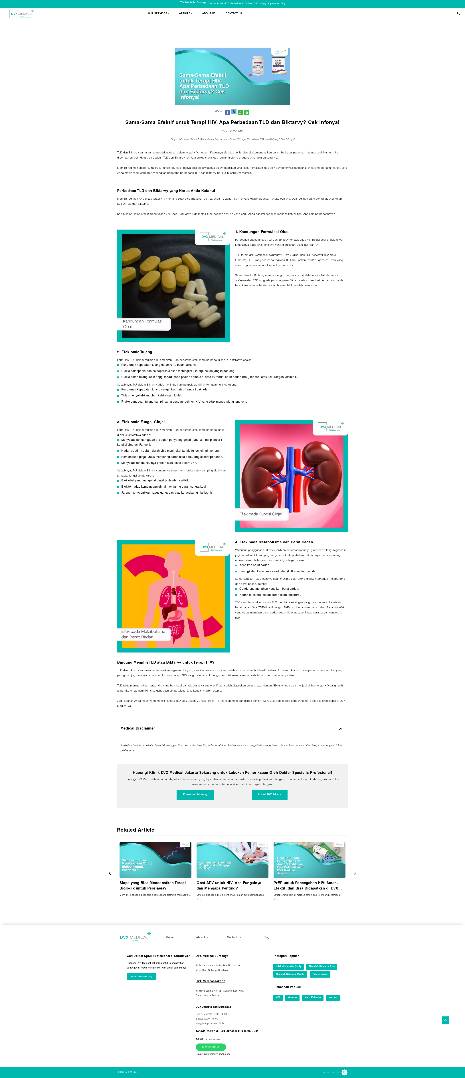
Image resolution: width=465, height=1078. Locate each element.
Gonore (292, 998)
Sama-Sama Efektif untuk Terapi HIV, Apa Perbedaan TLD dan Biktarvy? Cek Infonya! (247, 139)
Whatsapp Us (212, 1047)
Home (170, 937)
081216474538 (212, 1040)
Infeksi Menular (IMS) (288, 967)
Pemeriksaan (320, 974)
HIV (278, 998)
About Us (209, 14)
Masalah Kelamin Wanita (290, 974)
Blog (172, 139)
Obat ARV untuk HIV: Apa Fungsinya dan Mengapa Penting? (229, 886)
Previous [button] (109, 873)
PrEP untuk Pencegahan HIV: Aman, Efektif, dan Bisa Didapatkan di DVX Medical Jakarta (306, 886)
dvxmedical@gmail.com (216, 1054)
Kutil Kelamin (313, 998)
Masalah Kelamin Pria (322, 967)
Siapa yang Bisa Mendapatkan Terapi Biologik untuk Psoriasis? (153, 886)
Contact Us (234, 14)
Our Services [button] (157, 14)
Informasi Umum (188, 139)
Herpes (333, 998)
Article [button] (184, 14)
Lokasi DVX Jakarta (269, 795)
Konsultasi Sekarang (195, 795)
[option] (155, 871)
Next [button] (355, 873)
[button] (458, 14)
